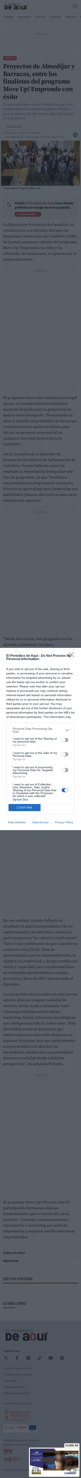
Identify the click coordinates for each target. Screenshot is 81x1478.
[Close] (73, 656)
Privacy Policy (64, 822)
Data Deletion (17, 822)
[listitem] (40, 730)
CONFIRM (24, 807)
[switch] (65, 740)
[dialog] (40, 739)
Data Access (40, 822)
